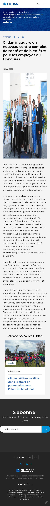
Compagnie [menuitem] (18, 457)
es (35, 457)
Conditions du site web (15, 492)
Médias (11, 12)
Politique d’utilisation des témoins (30, 495)
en (29, 457)
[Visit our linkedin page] (27, 464)
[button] (45, 4)
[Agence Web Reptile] (46, 502)
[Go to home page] (11, 5)
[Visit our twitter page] (20, 464)
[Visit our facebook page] (23, 464)
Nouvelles (22, 12)
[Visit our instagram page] (30, 464)
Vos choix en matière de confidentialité (31, 498)
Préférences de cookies (16, 497)
